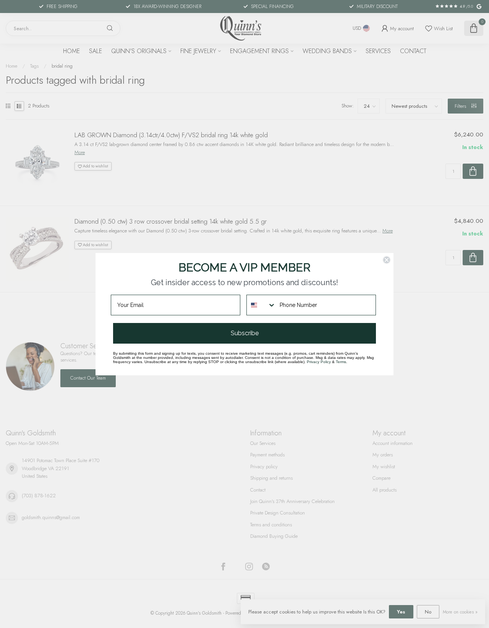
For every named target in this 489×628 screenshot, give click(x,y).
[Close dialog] (386, 260)
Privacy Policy (319, 362)
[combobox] (261, 305)
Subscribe (245, 333)
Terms (341, 362)
